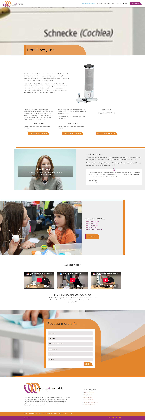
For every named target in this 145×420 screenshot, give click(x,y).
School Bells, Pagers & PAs (90, 402)
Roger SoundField (88, 399)
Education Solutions (88, 3)
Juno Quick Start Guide (92, 225)
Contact (118, 3)
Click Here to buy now (39, 133)
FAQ (71, 413)
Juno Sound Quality (91, 227)
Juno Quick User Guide (92, 223)
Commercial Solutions (103, 3)
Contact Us (92, 236)
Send (87, 364)
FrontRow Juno (87, 394)
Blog (113, 3)
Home (25, 413)
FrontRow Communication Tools (94, 229)
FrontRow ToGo (88, 397)
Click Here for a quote (106, 133)
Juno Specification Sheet (92, 221)
